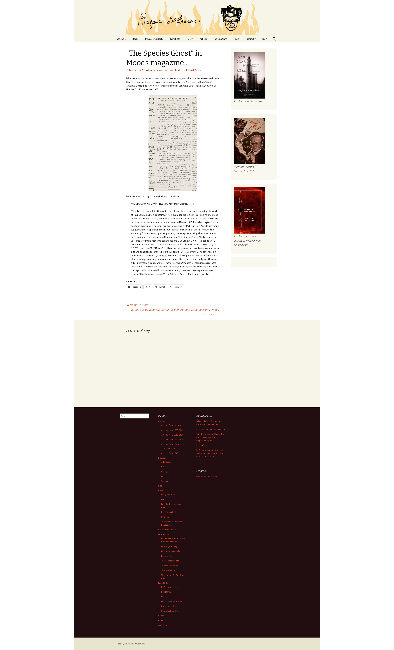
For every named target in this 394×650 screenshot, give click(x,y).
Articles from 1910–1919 (172, 434)
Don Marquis (167, 591)
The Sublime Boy (169, 570)
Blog (264, 38)
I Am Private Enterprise (171, 601)
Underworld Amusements (208, 476)
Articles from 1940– (170, 453)
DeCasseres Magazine (171, 587)
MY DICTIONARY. (137, 305)
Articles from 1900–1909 (172, 430)
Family (164, 471)
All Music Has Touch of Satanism (210, 429)
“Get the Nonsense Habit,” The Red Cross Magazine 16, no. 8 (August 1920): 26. (210, 437)
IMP (163, 499)
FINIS (163, 596)
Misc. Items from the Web (170, 70)
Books (135, 38)
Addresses (166, 461)
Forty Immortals (168, 494)
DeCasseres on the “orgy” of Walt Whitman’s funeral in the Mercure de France (209, 453)
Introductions (220, 38)
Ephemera (153, 70)
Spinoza (165, 516)
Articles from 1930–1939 (172, 444)
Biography (251, 38)
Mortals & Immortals (170, 551)
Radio (236, 38)
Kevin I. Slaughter (196, 70)
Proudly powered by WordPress (132, 643)
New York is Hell (168, 512)
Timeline (165, 481)
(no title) (200, 445)
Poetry (190, 38)
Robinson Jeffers (169, 606)
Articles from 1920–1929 (172, 439)
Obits (163, 476)
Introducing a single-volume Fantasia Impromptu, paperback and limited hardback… (175, 312)
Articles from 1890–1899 (172, 425)
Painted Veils (167, 556)
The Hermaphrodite (170, 560)
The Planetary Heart (170, 565)
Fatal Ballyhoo (170, 448)
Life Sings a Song (169, 546)
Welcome (121, 38)
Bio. (163, 466)
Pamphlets (175, 38)
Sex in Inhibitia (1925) (170, 611)
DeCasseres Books (154, 38)
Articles (203, 38)
